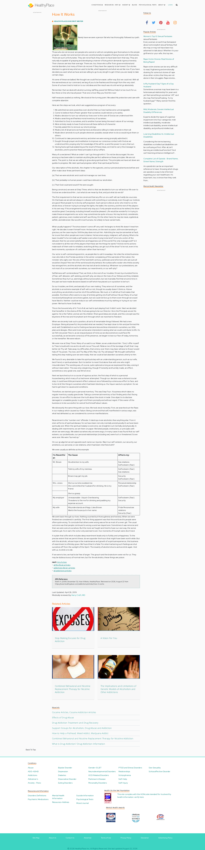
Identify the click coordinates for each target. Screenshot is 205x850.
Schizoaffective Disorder (159, 771)
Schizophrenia (125, 775)
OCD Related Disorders (98, 775)
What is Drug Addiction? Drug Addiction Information (78, 743)
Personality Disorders (97, 783)
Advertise (87, 838)
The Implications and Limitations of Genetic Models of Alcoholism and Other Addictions (118, 689)
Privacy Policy (126, 838)
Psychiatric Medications (38, 799)
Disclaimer (145, 838)
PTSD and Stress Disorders (130, 767)
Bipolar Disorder (65, 767)
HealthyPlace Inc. (82, 848)
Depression (63, 771)
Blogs (134, 5)
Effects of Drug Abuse (63, 717)
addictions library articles (64, 568)
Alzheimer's (33, 779)
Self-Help (123, 779)
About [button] (161, 5)
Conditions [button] (96, 5)
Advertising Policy (165, 838)
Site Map (36, 838)
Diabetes (62, 775)
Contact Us (70, 838)
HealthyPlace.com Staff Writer (68, 21)
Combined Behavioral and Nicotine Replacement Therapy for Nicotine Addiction (72, 689)
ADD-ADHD (33, 771)
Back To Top (31, 749)
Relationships (124, 771)
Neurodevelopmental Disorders (102, 771)
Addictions (32, 775)
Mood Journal (82, 803)
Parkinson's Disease (97, 779)
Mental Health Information (58, 797)
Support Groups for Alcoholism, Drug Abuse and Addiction (82, 728)
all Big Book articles (62, 565)
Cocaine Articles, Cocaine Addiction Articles (74, 712)
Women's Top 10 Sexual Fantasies (157, 36)
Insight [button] (125, 5)
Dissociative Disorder (67, 779)
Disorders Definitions (37, 795)
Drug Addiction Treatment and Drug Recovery (75, 722)
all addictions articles (62, 570)
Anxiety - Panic (34, 783)
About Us (52, 838)
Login (170, 5)
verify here (139, 797)
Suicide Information (85, 795)
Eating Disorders (65, 783)
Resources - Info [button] (112, 5)
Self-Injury (123, 783)
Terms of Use (106, 838)
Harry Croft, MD (78, 595)
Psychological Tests (147, 5)
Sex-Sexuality (155, 767)
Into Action (62, 562)
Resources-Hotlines (60, 802)
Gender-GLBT (94, 767)
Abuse (30, 767)
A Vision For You (109, 638)
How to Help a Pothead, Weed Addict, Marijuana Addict (80, 733)
